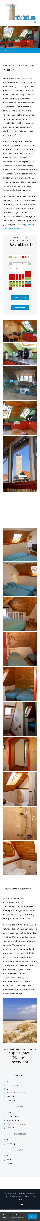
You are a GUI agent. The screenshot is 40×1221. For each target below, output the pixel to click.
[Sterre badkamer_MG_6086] (20, 788)
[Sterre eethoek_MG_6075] (20, 331)
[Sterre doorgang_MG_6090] (20, 754)
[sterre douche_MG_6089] (20, 823)
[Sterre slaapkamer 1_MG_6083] (20, 544)
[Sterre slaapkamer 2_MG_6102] (20, 684)
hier (9, 1218)
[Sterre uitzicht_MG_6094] (20, 464)
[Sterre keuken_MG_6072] (20, 418)
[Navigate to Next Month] (29, 263)
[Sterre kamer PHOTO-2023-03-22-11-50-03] (20, 383)
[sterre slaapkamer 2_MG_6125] (20, 614)
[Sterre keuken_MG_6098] (20, 354)
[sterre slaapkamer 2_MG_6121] (20, 649)
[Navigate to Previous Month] (10, 263)
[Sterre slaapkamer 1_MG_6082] (20, 579)
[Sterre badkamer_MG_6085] (20, 858)
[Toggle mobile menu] (35, 22)
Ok (32, 1216)
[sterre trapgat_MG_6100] (20, 719)
